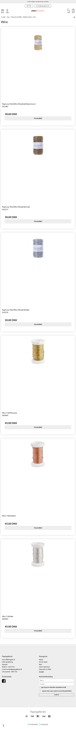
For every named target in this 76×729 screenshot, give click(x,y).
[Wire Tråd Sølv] (38, 576)
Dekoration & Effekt (45, 669)
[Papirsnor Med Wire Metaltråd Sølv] (38, 270)
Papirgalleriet (38, 711)
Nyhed (41, 659)
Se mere (41, 672)
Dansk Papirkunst (44, 667)
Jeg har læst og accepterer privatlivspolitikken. (57, 691)
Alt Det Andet (43, 662)
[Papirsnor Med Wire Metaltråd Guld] (38, 167)
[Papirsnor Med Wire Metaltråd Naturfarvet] (38, 64)
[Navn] (56, 680)
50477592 (29, 6)
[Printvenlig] (74, 17)
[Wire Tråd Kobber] (38, 476)
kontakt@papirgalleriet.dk (42, 6)
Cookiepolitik (44, 724)
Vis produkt (38, 118)
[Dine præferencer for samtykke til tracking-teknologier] (3, 725)
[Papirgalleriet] (38, 11)
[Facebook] (4, 682)
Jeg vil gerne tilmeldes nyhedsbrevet (53, 687)
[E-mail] (56, 684)
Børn (40, 664)
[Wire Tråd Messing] (38, 373)
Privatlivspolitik (33, 724)
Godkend (56, 694)
